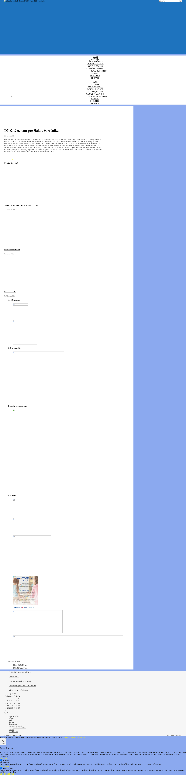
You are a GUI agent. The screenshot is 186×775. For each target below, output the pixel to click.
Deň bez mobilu (10, 292)
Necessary (6, 760)
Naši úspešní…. (14, 677)
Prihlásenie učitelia (97, 71)
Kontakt (95, 73)
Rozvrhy (12, 722)
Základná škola (95, 61)
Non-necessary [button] (5, 766)
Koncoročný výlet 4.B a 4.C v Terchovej (22, 686)
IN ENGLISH (95, 75)
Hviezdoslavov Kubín (12, 250)
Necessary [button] (3, 758)
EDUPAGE (95, 78)
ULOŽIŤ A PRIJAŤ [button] (7, 774)
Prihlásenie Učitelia (19, 728)
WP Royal (17, 735)
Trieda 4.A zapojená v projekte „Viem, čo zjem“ (21, 205)
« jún (6, 712)
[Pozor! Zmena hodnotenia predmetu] (8, 159)
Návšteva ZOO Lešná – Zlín (18, 690)
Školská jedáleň (95, 66)
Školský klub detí (95, 64)
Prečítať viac (81, 737)
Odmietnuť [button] (72, 737)
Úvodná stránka (14, 716)
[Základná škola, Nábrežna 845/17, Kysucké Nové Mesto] (24, 1)
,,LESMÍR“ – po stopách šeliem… (20, 672)
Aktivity (95, 59)
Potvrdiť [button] (65, 737)
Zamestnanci (13, 724)
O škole (11, 718)
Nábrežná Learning (95, 68)
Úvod (95, 56)
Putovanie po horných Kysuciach (20, 681)
